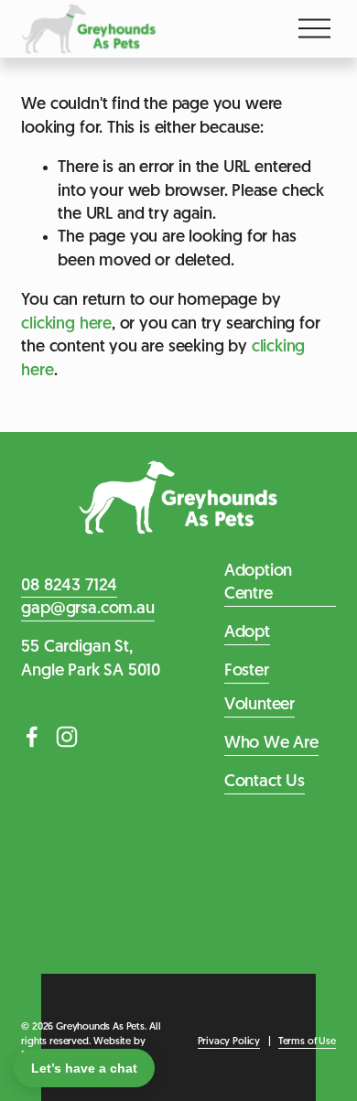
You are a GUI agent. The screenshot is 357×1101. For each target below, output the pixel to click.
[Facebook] (32, 737)
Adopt (247, 633)
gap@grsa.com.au (87, 609)
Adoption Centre (258, 583)
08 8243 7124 (69, 586)
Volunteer (259, 705)
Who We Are (271, 743)
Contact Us (264, 782)
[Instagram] (67, 737)
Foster (246, 671)
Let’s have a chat (84, 1068)
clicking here (66, 324)
